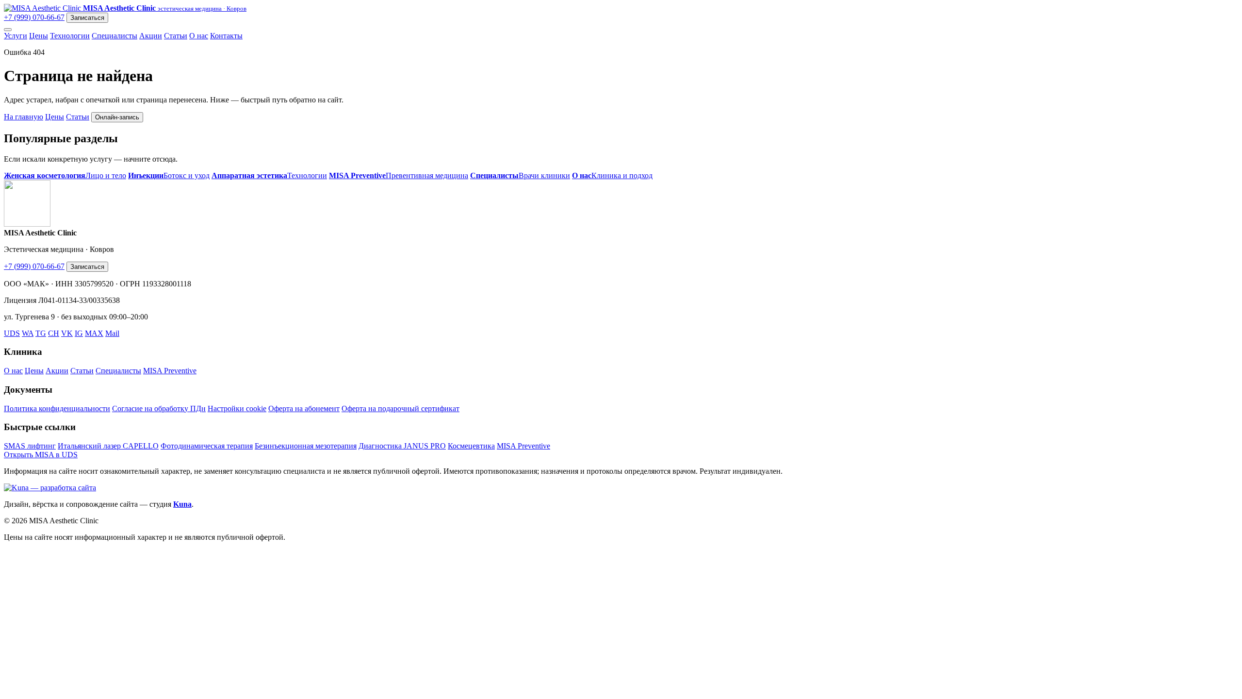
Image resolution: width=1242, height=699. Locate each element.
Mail (112, 333)
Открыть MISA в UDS (41, 454)
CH (53, 333)
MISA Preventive (169, 370)
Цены (38, 36)
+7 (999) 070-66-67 (34, 17)
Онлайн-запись (117, 117)
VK (67, 333)
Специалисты (114, 36)
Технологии (70, 36)
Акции (150, 36)
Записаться (87, 17)
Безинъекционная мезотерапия (306, 446)
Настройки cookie (237, 408)
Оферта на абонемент (304, 408)
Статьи (175, 36)
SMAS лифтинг (30, 446)
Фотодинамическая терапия (207, 446)
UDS (12, 333)
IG (79, 333)
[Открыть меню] (8, 29)
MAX (94, 333)
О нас (198, 36)
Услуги (15, 36)
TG (40, 333)
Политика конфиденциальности (57, 408)
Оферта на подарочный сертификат (400, 408)
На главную (23, 117)
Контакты (226, 36)
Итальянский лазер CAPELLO (108, 446)
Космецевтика (471, 446)
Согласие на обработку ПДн (159, 408)
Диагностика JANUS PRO (402, 446)
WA (27, 333)
